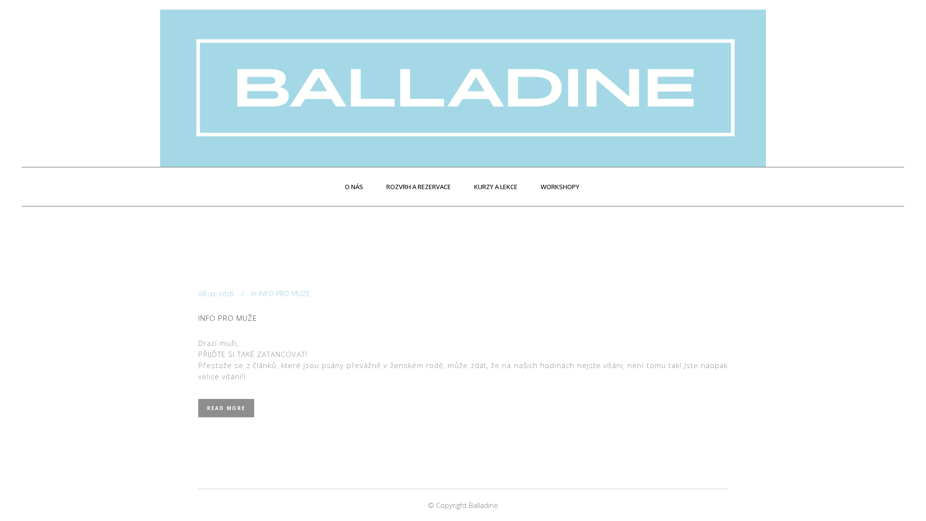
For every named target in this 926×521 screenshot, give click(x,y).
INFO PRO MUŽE (284, 294)
